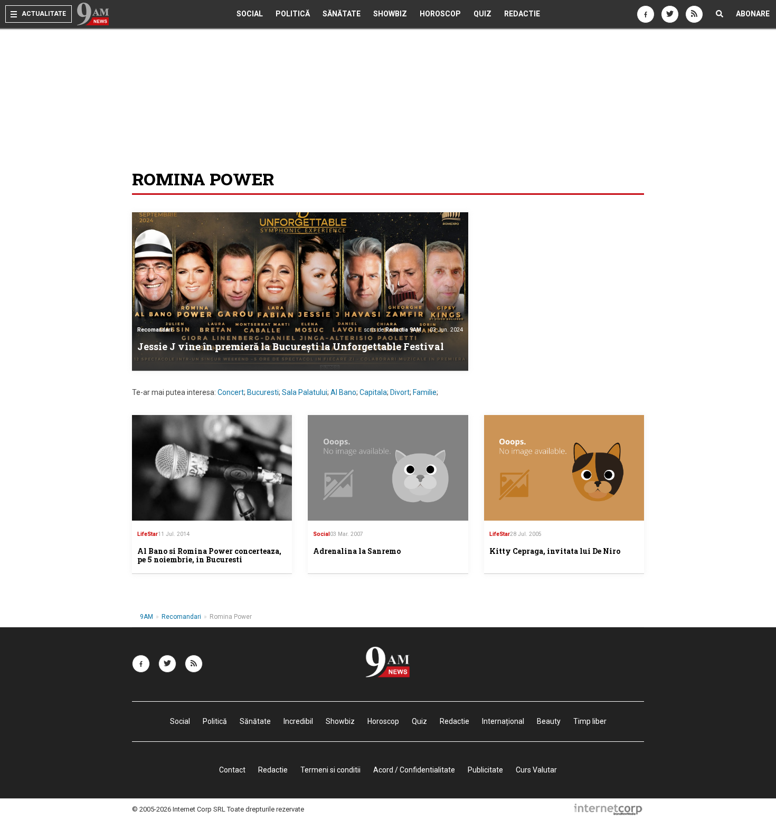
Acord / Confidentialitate (414, 770)
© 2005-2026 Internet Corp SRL (178, 809)
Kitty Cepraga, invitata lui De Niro (554, 551)
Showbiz (390, 14)
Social (249, 14)
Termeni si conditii (330, 770)
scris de (392, 329)
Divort (400, 392)
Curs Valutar (536, 770)
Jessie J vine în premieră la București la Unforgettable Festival (290, 346)
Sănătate (342, 14)
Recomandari (154, 329)
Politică (293, 14)
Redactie (522, 14)
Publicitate (485, 770)
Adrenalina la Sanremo (357, 551)
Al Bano (343, 392)
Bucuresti (263, 392)
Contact (232, 770)
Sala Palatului (304, 392)
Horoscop (440, 14)
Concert (230, 392)
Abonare (753, 14)
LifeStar (147, 534)
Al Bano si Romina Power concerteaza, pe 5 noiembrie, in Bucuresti (209, 555)
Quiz (482, 14)
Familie (425, 392)
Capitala (373, 392)
